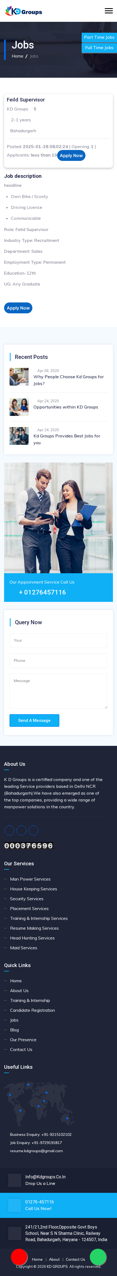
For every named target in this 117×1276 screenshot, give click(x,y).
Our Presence (23, 1039)
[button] (71, 155)
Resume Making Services (34, 928)
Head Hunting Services (32, 938)
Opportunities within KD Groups (65, 407)
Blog (14, 1029)
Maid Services (23, 947)
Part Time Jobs (99, 37)
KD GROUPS (57, 1266)
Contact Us (21, 1049)
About (54, 1259)
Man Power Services (30, 879)
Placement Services (29, 908)
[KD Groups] (24, 11)
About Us (19, 990)
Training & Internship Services (39, 918)
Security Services (27, 898)
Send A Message (34, 720)
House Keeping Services (33, 888)
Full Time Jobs (99, 47)
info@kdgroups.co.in (45, 1176)
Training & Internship (30, 1000)
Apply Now (71, 155)
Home (17, 56)
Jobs (14, 1020)
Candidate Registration (32, 1010)
